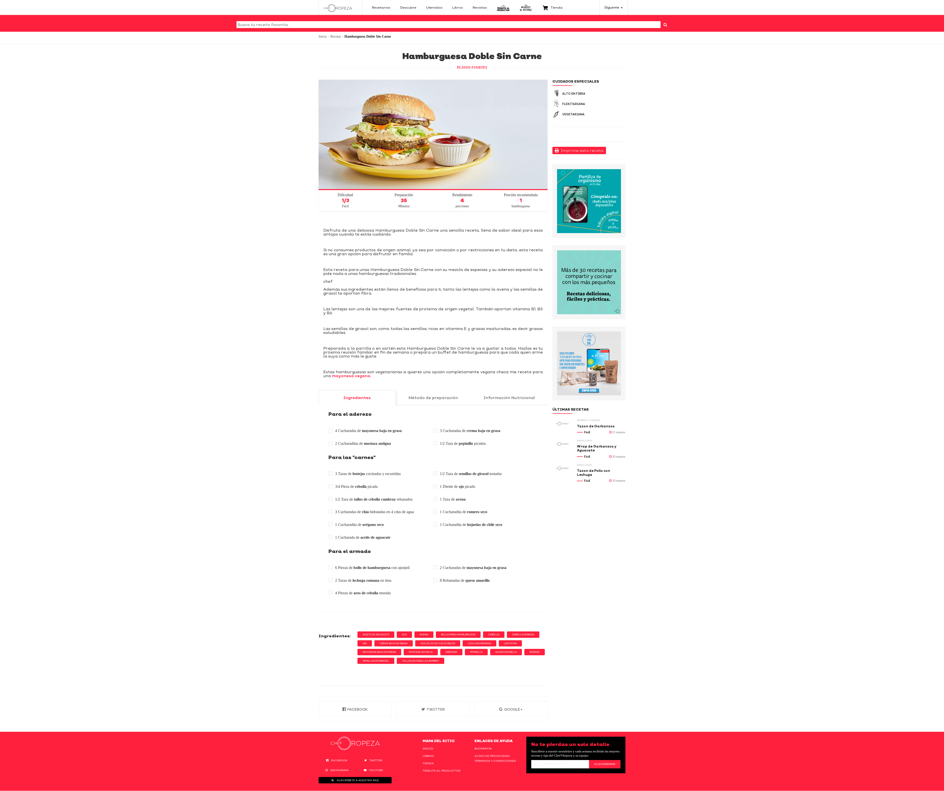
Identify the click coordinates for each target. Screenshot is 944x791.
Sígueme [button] (612, 7)
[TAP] (503, 7)
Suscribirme (604, 764)
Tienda (428, 763)
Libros (428, 756)
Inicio (323, 36)
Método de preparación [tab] (433, 397)
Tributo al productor (441, 770)
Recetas (335, 36)
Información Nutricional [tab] (509, 397)
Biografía (483, 748)
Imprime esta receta (581, 150)
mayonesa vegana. (351, 375)
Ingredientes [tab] (357, 397)
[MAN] (526, 7)
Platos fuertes (472, 67)
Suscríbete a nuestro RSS (357, 780)
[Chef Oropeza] (338, 7)
